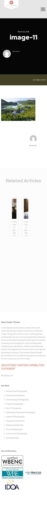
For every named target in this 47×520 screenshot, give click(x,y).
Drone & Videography (14, 429)
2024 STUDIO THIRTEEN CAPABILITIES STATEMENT (22, 366)
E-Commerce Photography (16, 433)
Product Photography (14, 404)
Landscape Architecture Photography (20, 412)
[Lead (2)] (14, 209)
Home (34, 80)
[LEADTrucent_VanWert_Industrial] (26, 209)
